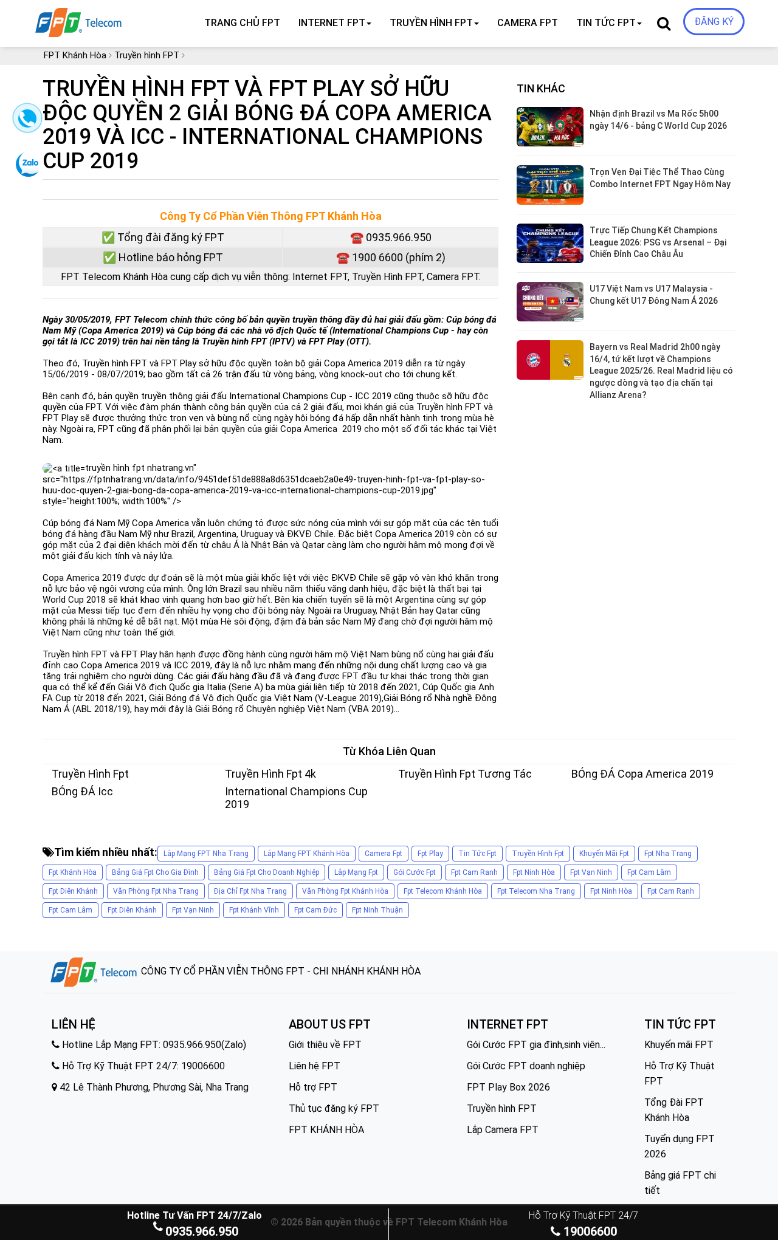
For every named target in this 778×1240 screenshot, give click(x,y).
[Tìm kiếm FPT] (119, 20)
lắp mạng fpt (356, 872)
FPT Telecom (141, 319)
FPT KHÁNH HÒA (326, 1130)
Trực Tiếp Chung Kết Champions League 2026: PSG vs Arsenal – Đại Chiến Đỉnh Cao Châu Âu (658, 242)
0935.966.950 (201, 1231)
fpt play (430, 853)
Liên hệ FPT (314, 1066)
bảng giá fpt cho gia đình (155, 872)
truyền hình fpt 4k (270, 773)
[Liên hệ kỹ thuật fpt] (25, 122)
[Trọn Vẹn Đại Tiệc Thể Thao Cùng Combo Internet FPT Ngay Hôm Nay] (550, 185)
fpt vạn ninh (591, 872)
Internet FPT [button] (331, 23)
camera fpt (383, 853)
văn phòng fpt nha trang (156, 891)
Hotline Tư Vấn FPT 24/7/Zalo (194, 1215)
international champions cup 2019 (296, 797)
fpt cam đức (315, 910)
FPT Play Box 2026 (508, 1087)
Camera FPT (527, 23)
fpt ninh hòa (534, 872)
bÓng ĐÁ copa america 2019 (642, 773)
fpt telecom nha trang (536, 891)
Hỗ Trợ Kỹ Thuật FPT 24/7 (583, 1215)
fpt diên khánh (73, 891)
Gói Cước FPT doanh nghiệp (526, 1066)
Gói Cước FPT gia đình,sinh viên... (536, 1044)
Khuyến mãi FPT (679, 1044)
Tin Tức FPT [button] (606, 23)
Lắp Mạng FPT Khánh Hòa (306, 853)
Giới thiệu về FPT (325, 1044)
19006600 (588, 1231)
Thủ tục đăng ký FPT (334, 1108)
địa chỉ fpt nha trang (250, 891)
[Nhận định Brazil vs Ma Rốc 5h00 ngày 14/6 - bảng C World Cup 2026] (550, 126)
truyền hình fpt (90, 773)
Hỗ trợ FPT (313, 1087)
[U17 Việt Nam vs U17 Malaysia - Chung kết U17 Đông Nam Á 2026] (550, 301)
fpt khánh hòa (73, 872)
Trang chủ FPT (242, 23)
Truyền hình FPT (502, 1108)
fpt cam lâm (649, 872)
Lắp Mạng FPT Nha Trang (206, 853)
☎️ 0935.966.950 (391, 237)
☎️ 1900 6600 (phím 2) (391, 257)
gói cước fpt (414, 872)
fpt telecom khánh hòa (443, 891)
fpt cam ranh (474, 872)
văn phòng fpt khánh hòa (345, 891)
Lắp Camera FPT (503, 1130)
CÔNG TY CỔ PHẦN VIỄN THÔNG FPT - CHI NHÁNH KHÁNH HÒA (280, 971)
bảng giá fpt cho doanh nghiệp (266, 872)
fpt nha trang (668, 853)
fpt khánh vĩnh (254, 910)
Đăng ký (714, 21)
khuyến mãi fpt (604, 853)
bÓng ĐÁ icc (82, 791)
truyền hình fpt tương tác (465, 773)
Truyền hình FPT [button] (431, 23)
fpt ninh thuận (377, 910)
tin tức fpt (477, 853)
